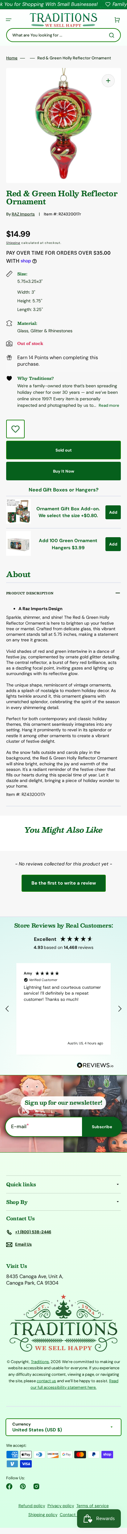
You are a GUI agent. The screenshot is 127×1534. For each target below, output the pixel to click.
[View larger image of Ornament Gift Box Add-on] (18, 522)
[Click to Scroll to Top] (116, 1498)
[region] (63, 1009)
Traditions (40, 1361)
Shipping (13, 243)
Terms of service (92, 1505)
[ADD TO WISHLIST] (15, 429)
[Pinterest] (23, 1486)
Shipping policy (42, 1514)
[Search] (113, 35)
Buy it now (63, 471)
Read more (109, 405)
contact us (46, 1380)
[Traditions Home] (63, 20)
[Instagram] (36, 1486)
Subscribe (102, 1126)
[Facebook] (9, 1486)
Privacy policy (60, 1505)
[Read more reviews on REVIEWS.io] (95, 1065)
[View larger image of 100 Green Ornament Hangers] (18, 554)
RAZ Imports (23, 214)
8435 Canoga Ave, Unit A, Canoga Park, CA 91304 (34, 1279)
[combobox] (63, 35)
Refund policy (31, 1505)
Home (12, 58)
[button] (8, 20)
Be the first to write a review (63, 883)
